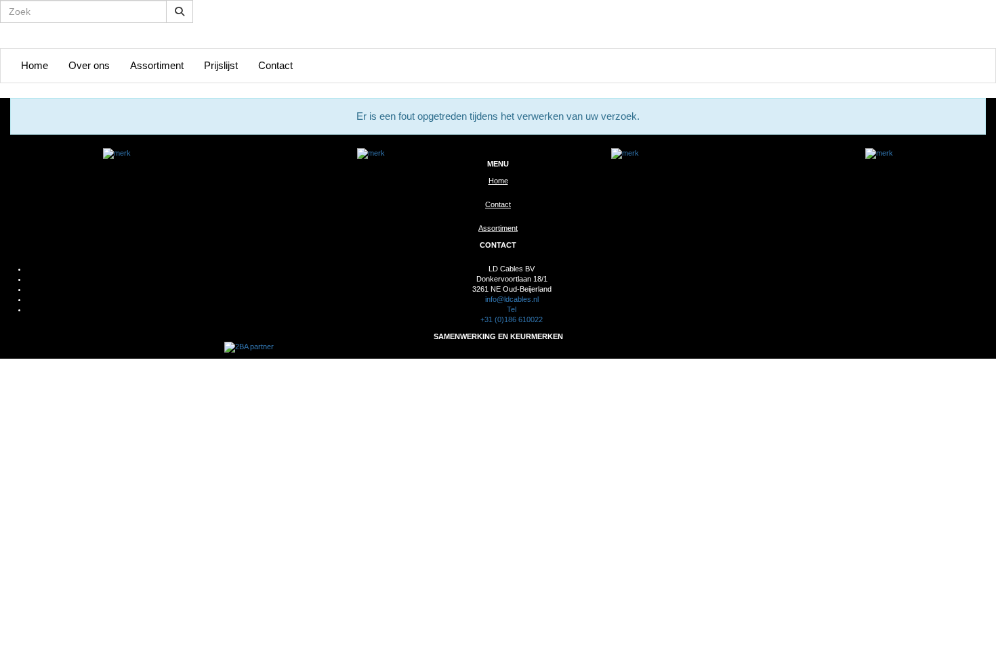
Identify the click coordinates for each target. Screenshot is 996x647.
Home (34, 65)
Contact (275, 65)
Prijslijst (221, 65)
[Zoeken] (179, 11)
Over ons (89, 65)
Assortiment (157, 65)
